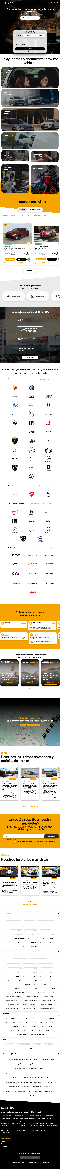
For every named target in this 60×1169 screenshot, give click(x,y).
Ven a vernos (31, 725)
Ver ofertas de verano (30, 18)
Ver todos (30, 270)
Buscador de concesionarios (37, 1118)
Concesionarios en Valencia (36, 1123)
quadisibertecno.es (11, 1091)
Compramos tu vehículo (21, 1118)
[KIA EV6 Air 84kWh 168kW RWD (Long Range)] (17, 233)
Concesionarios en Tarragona (37, 1125)
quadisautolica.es (25, 1086)
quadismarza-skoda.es (21, 1068)
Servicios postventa (20, 1121)
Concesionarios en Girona (36, 1128)
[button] (28, 267)
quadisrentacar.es (49, 1091)
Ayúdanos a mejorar (33, 1162)
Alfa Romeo (21, 215)
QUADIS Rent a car (20, 1123)
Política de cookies (15, 1162)
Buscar (30, 48)
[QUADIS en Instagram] (34, 1157)
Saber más (30, 357)
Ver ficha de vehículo (17, 262)
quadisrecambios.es (37, 1091)
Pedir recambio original (52, 1128)
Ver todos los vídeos (29, 904)
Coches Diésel (5, 1135)
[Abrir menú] (2, 3)
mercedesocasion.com (48, 1073)
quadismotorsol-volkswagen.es (13, 1082)
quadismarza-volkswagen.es (37, 1068)
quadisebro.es (12, 1064)
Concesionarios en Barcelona (37, 1121)
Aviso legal (24, 1162)
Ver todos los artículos (29, 806)
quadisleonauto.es (23, 1064)
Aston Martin (37, 215)
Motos (29, 35)
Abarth (13, 215)
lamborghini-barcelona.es (13, 1059)
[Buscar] (58, 3)
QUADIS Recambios (20, 1130)
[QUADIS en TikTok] (22, 1157)
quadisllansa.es (16, 1077)
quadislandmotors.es (24, 1091)
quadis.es (53, 1082)
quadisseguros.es (23, 1095)
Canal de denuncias (44, 1162)
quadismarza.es (34, 1064)
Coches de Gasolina (6, 1132)
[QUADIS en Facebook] (30, 1157)
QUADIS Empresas (20, 1125)
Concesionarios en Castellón (37, 1130)
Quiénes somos (5, 1141)
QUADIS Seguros (19, 1128)
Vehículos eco (5, 1130)
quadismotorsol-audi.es (41, 1077)
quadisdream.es (36, 1086)
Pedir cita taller (50, 1123)
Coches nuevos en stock (8, 1118)
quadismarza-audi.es (46, 1064)
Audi (44, 215)
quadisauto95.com (38, 1059)
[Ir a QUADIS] (27, 3)
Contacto (48, 1118)
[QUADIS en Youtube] (37, 1157)
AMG (29, 215)
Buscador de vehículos (52, 1125)
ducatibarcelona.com (36, 1095)
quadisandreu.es (26, 1059)
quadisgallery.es (47, 1086)
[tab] (19, 35)
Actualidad (4, 1146)
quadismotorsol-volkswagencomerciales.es (36, 1082)
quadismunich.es (35, 1073)
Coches (19, 35)
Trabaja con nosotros (7, 1144)
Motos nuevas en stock (7, 1123)
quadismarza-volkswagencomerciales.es (17, 1073)
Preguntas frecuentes (52, 1121)
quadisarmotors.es (14, 1086)
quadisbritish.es (49, 1059)
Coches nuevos (5, 1121)
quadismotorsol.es (28, 1077)
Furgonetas (40, 35)
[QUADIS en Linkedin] (26, 1157)
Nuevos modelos (35, 209)
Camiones (4, 1128)
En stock (22, 209)
